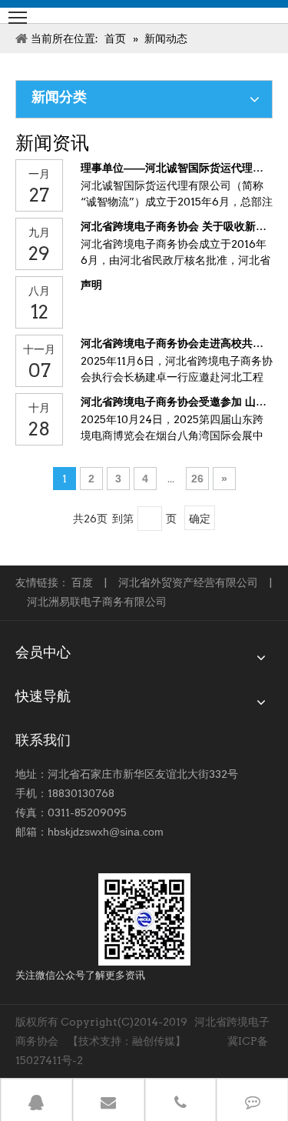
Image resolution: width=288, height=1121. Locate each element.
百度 (82, 582)
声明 (91, 285)
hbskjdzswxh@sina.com (106, 832)
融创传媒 (153, 1041)
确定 (199, 518)
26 (197, 478)
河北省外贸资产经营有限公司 (188, 582)
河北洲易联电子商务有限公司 (97, 602)
